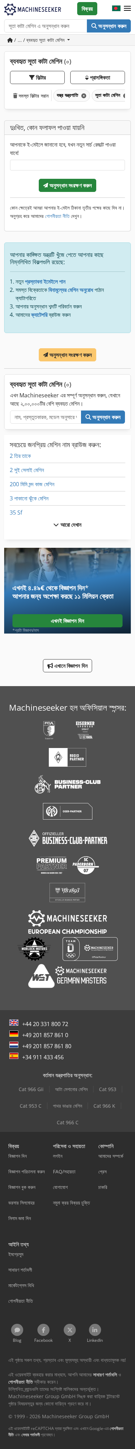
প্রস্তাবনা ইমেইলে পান (45, 281)
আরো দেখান (70, 524)
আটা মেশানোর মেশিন (71, 1089)
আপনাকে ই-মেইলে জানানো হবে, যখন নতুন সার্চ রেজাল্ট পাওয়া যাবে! (63, 149)
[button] (127, 8)
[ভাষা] (116, 8)
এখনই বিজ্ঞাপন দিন (67, 621)
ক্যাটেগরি (39, 315)
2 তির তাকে (20, 456)
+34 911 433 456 (43, 1057)
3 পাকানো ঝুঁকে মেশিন (29, 498)
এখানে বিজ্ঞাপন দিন (70, 666)
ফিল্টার (40, 77)
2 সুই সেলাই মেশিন (27, 470)
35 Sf (16, 512)
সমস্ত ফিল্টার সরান (32, 95)
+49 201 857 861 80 (46, 1046)
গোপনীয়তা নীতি (57, 216)
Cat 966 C (68, 1122)
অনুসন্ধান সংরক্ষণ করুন (70, 185)
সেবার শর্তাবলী (30, 1435)
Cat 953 (107, 1089)
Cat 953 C (31, 1105)
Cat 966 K (104, 1105)
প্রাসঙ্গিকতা (99, 77)
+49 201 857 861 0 (45, 1035)
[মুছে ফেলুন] (83, 96)
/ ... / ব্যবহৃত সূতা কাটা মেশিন (39, 40)
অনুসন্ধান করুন (111, 26)
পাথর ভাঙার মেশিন (67, 1105)
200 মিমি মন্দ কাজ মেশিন (32, 484)
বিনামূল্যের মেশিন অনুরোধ (70, 290)
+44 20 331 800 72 (45, 1024)
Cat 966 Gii (31, 1089)
